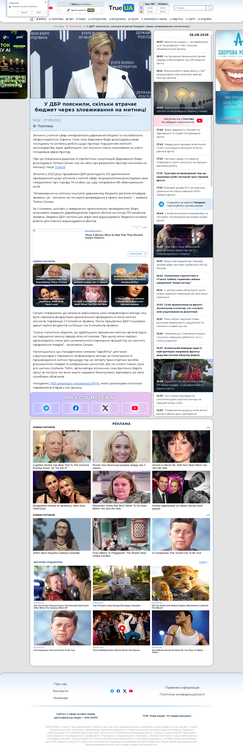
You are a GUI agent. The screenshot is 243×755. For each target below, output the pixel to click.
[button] (59, 10)
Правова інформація (182, 687)
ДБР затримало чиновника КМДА (74, 383)
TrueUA (60, 167)
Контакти (60, 691)
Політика (75, 26)
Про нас (60, 684)
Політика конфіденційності (182, 694)
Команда (60, 698)
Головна (59, 26)
